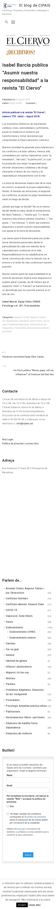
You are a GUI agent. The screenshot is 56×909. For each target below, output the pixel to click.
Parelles (10, 684)
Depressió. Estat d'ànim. (30, 321)
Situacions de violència (19, 733)
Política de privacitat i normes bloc (20, 443)
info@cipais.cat (25, 423)
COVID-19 (11, 610)
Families (10, 643)
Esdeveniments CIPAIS (22, 631)
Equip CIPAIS (16, 103)
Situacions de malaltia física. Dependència (22, 725)
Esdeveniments (14, 627)
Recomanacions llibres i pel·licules (25, 717)
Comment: (31, 103)
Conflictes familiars (17, 598)
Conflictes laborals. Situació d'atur (25, 604)
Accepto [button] (22, 905)
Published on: (9, 99)
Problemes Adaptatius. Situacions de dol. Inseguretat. (25, 692)
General (10, 655)
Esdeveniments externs (22, 637)
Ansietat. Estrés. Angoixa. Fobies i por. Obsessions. (25, 590)
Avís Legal (7, 439)
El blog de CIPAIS (34, 5)
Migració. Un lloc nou (17, 672)
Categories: (8, 317)
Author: (6, 103)
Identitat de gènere (16, 660)
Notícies (10, 678)
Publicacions (13, 711)
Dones (9, 621)
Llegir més (34, 904)
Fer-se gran (12, 649)
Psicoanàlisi (20, 328)
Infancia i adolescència (19, 666)
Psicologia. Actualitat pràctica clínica (26, 705)
